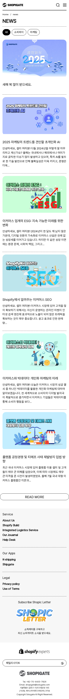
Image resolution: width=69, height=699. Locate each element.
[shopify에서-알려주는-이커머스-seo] (34, 290)
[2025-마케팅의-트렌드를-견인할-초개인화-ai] (34, 133)
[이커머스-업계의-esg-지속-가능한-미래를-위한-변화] (34, 211)
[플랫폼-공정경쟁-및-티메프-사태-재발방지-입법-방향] (34, 448)
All (6, 32)
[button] (57, 5)
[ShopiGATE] (29, 5)
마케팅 (33, 32)
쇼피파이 (19, 32)
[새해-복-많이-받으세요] (34, 75)
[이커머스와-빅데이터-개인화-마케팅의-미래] (34, 369)
